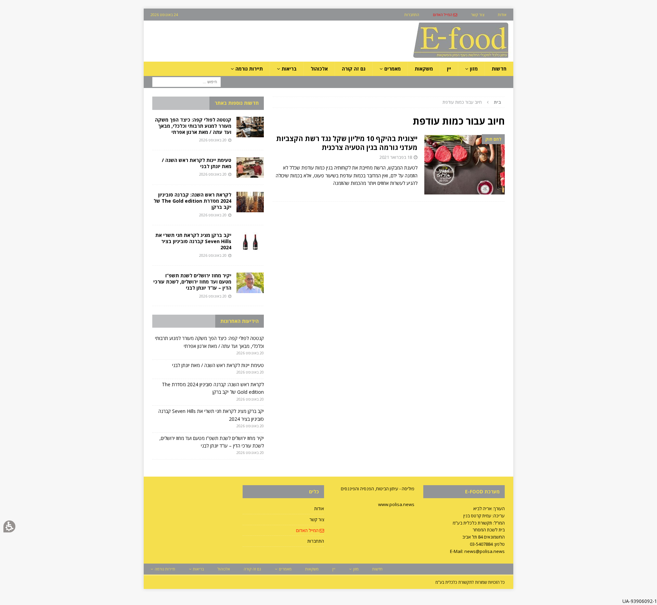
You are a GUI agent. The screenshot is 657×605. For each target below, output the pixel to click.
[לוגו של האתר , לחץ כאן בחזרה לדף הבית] (424, 57)
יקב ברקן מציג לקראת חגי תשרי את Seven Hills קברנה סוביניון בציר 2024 (193, 241)
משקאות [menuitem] (424, 68)
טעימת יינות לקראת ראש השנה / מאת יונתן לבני (196, 163)
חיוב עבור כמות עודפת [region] (471, 102)
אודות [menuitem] (502, 14)
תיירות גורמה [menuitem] (249, 68)
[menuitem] (445, 15)
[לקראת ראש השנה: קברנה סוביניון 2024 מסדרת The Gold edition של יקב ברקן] (250, 202)
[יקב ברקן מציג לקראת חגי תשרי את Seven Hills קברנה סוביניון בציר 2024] (250, 242)
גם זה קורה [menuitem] (353, 68)
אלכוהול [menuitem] (319, 68)
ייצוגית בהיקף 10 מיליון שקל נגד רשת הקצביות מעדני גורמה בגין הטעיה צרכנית (346, 143)
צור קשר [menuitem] (477, 14)
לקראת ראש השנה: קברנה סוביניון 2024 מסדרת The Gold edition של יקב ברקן (192, 200)
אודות (319, 508)
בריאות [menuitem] (289, 68)
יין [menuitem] (449, 68)
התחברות (315, 541)
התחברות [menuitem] (411, 14)
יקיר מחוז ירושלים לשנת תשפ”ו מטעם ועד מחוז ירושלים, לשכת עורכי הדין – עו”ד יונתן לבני (192, 281)
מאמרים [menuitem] (392, 68)
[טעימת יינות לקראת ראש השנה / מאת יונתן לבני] (250, 167)
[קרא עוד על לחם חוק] (464, 164)
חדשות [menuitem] (499, 68)
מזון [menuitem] (474, 68)
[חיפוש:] (186, 81)
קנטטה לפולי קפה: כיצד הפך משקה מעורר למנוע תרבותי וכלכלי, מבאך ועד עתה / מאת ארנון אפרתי (193, 125)
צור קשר (316, 519)
